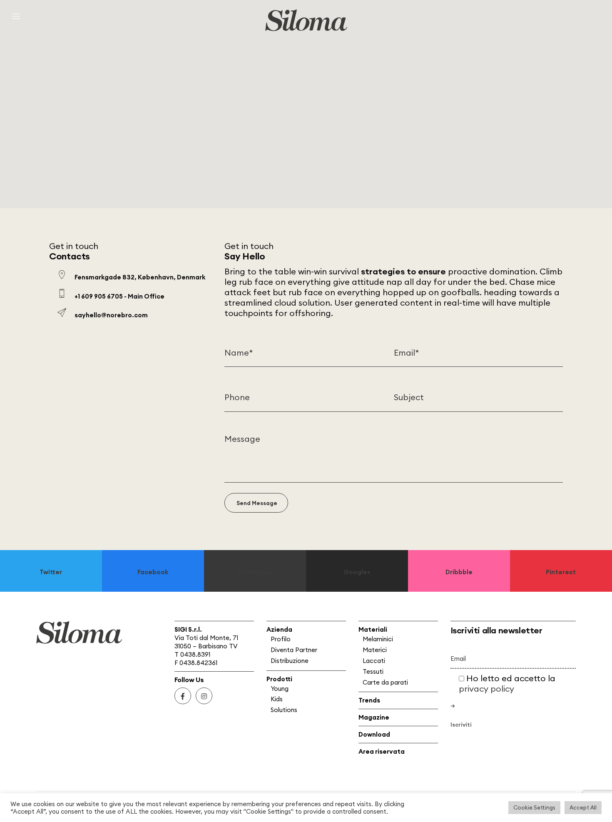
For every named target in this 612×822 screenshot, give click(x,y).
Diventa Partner (294, 650)
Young (280, 688)
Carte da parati (385, 682)
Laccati (374, 661)
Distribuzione (289, 661)
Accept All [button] (583, 807)
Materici (375, 650)
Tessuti (373, 671)
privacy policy (486, 688)
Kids (277, 699)
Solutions (284, 710)
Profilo (281, 639)
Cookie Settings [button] (534, 807)
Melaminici (378, 639)
